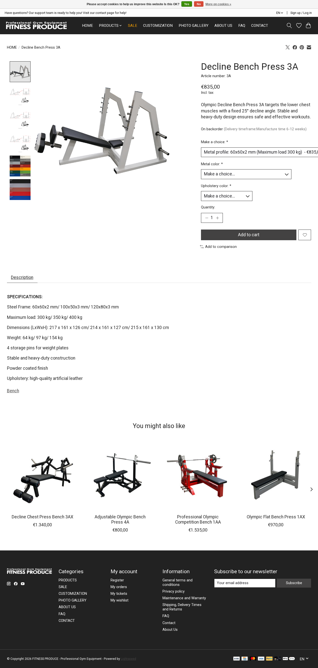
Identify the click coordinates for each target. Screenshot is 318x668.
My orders (119, 587)
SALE (132, 25)
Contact (168, 623)
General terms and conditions (177, 582)
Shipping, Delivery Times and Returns (181, 606)
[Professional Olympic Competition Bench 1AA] (198, 474)
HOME (87, 25)
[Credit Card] (244, 659)
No (199, 4)
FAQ (241, 25)
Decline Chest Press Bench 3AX (42, 516)
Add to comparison (221, 246)
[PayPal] (269, 659)
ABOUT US (223, 25)
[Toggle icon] (289, 25)
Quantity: (208, 207)
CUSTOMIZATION (158, 25)
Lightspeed (128, 659)
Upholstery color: (216, 186)
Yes (186, 4)
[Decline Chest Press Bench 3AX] (42, 474)
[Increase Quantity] (217, 217)
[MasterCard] (253, 659)
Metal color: (212, 164)
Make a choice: (214, 142)
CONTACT (259, 25)
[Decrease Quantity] (206, 217)
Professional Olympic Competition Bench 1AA (198, 519)
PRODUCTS (68, 580)
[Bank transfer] (236, 659)
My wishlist (119, 600)
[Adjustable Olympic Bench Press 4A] (120, 474)
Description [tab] (22, 277)
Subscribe (294, 583)
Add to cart (248, 234)
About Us (170, 629)
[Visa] (261, 659)
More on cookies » (218, 4)
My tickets (119, 593)
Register (117, 580)
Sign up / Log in (301, 13)
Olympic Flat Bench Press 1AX (275, 516)
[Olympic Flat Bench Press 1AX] (275, 474)
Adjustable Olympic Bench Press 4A (120, 519)
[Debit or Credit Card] (277, 659)
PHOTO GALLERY (193, 25)
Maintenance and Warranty (184, 598)
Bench (13, 390)
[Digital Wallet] (289, 659)
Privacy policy (173, 591)
